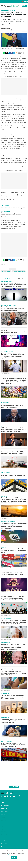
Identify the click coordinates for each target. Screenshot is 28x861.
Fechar (14, 857)
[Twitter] (17, 796)
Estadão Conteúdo (5, 28)
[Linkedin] (8, 796)
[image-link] (14, 294)
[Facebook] (19, 796)
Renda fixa (3, 823)
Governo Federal (6, 271)
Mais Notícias (14, 786)
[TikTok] (11, 796)
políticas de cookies (6, 854)
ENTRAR (24, 5)
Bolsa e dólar (4, 808)
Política (3, 817)
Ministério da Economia (19, 271)
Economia (3, 820)
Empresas (3, 814)
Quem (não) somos (5, 843)
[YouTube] (5, 796)
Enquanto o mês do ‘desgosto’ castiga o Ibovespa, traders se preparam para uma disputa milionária (13, 207)
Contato (3, 846)
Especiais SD (4, 829)
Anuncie (3, 837)
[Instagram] (2, 796)
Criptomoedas (4, 811)
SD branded (4, 835)
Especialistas (4, 826)
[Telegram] (14, 796)
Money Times (4, 840)
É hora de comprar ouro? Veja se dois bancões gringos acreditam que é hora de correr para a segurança (12, 214)
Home (2, 802)
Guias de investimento (6, 832)
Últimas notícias (5, 805)
